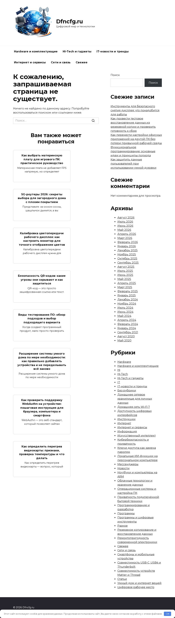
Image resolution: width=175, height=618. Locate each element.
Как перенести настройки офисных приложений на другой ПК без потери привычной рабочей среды (136, 139)
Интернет (124, 423)
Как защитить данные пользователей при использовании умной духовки (133, 163)
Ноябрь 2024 (126, 303)
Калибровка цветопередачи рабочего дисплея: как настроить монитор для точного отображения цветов (42, 238)
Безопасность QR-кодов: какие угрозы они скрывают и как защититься (42, 279)
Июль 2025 (125, 270)
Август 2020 (126, 336)
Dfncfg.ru (69, 21)
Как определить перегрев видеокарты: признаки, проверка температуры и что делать (41, 452)
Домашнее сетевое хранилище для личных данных (134, 398)
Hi (118, 370)
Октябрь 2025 (127, 258)
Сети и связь (61, 62)
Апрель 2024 (126, 320)
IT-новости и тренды (113, 51)
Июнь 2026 (125, 225)
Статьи (122, 579)
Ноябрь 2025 (126, 254)
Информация (127, 431)
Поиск (115, 75)
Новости (123, 468)
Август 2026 (125, 217)
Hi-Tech (122, 374)
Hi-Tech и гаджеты (77, 51)
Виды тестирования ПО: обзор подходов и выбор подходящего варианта (41, 318)
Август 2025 (125, 266)
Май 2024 (124, 316)
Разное (122, 525)
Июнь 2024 (125, 311)
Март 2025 (124, 287)
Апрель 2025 (126, 283)
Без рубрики (126, 390)
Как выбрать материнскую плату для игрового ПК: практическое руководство (42, 159)
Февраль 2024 (127, 324)
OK (167, 613)
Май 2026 (124, 229)
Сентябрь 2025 (128, 262)
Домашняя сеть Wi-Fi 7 (133, 407)
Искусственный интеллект (136, 435)
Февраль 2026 (127, 242)
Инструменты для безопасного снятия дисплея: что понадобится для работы (135, 110)
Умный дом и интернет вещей (139, 583)
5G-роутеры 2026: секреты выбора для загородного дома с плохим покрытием (42, 198)
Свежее (82, 62)
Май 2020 (124, 340)
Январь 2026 (126, 246)
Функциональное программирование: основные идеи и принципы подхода (133, 151)
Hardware (124, 361)
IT (118, 382)
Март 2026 (124, 238)
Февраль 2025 (127, 291)
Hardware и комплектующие (36, 51)
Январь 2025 (126, 295)
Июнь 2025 (125, 275)
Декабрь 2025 (127, 250)
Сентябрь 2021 (127, 332)
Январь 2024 (126, 328)
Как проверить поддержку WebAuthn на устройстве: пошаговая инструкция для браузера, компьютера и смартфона (41, 407)
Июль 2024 (125, 307)
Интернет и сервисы (30, 62)
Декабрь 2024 (127, 299)
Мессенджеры (127, 464)
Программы (126, 513)
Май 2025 (124, 279)
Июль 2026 (125, 221)
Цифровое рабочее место (135, 587)
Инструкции (126, 419)
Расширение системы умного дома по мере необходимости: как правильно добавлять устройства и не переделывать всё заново (41, 361)
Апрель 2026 (126, 234)
